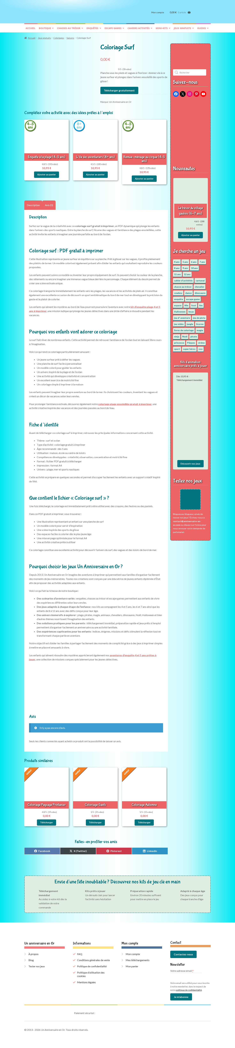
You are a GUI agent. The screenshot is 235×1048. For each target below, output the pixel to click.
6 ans (193, 261)
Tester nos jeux (36, 966)
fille (186, 305)
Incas (191, 311)
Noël (184, 336)
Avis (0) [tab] (49, 205)
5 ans (185, 261)
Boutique (45, 28)
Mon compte (157, 12)
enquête (178, 299)
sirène (201, 342)
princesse (179, 342)
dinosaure (200, 293)
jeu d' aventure (182, 317)
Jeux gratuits (182, 28)
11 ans (177, 274)
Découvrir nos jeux (190, 463)
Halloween (179, 311)
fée (201, 305)
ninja (176, 336)
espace (177, 305)
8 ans (177, 268)
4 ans (177, 261)
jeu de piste (199, 317)
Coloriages (58, 38)
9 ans (185, 268)
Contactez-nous (183, 954)
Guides (201, 28)
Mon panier (132, 966)
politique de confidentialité (189, 990)
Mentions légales (86, 982)
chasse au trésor (183, 286)
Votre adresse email (181, 970)
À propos (33, 953)
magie (200, 330)
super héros (189, 349)
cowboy (178, 293)
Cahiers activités (139, 28)
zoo (201, 349)
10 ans (194, 268)
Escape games (113, 28)
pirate (193, 336)
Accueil (30, 28)
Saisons (70, 38)
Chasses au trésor (68, 28)
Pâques (191, 342)
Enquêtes (92, 28)
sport (177, 349)
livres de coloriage (184, 330)
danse (188, 293)
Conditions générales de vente (93, 960)
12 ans (187, 274)
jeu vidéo (179, 324)
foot (193, 305)
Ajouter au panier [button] (46, 174)
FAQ (79, 953)
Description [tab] (33, 205)
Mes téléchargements (137, 960)
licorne (200, 324)
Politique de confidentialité (92, 966)
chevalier (199, 286)
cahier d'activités (183, 280)
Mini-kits (162, 28)
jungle (190, 324)
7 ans (202, 261)
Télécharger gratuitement (119, 90)
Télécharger (46, 822)
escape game (193, 299)
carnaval (200, 280)
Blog (31, 960)
